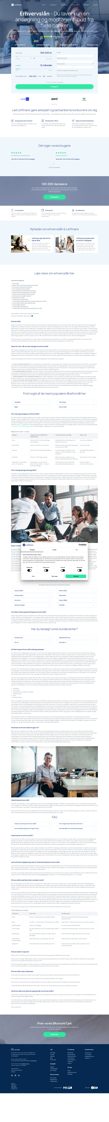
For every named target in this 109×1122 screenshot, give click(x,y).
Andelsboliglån (53, 1068)
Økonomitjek (53, 1077)
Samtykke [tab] (32, 549)
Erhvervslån (75, 5)
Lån (44, 5)
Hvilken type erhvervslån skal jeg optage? (23, 294)
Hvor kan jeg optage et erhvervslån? (22, 287)
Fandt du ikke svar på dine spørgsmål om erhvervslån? (27, 308)
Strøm (69, 1070)
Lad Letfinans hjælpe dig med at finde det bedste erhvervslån (29, 301)
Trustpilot (32, 159)
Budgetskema (53, 1079)
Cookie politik (14, 1068)
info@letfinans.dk (43, 874)
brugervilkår (60, 82)
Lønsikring (70, 1061)
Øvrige (87, 5)
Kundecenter (33, 1060)
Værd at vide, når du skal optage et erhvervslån (25, 285)
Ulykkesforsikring (72, 1056)
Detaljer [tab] (54, 549)
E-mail (59, 52)
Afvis (33, 576)
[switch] (46, 570)
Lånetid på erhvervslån (18, 297)
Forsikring (53, 5)
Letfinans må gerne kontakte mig (67, 70)
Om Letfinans (88, 1054)
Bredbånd (70, 1074)
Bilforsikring (70, 1052)
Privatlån (52, 1054)
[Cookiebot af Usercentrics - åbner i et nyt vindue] (79, 545)
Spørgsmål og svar (89, 1056)
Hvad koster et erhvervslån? (20, 299)
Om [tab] (77, 549)
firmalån (31, 426)
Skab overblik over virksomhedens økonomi (24, 290)
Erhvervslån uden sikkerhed (20, 306)
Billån (51, 1058)
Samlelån (52, 1056)
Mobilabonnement (72, 1072)
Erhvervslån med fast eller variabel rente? (24, 303)
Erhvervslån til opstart (19, 305)
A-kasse (70, 1063)
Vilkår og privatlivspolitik (16, 1070)
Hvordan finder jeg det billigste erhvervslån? (24, 292)
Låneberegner (53, 1081)
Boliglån (64, 5)
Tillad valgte (54, 576)
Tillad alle (75, 576)
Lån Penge (52, 1052)
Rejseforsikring (71, 1059)
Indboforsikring (71, 1054)
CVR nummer (75, 64)
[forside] (16, 5)
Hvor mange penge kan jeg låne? (21, 289)
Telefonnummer (62, 58)
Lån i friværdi (53, 1070)
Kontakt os (87, 1058)
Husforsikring (71, 1058)
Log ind (95, 5)
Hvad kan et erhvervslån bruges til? (21, 296)
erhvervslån (14, 426)
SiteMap (13, 1071)
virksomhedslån (22, 426)
